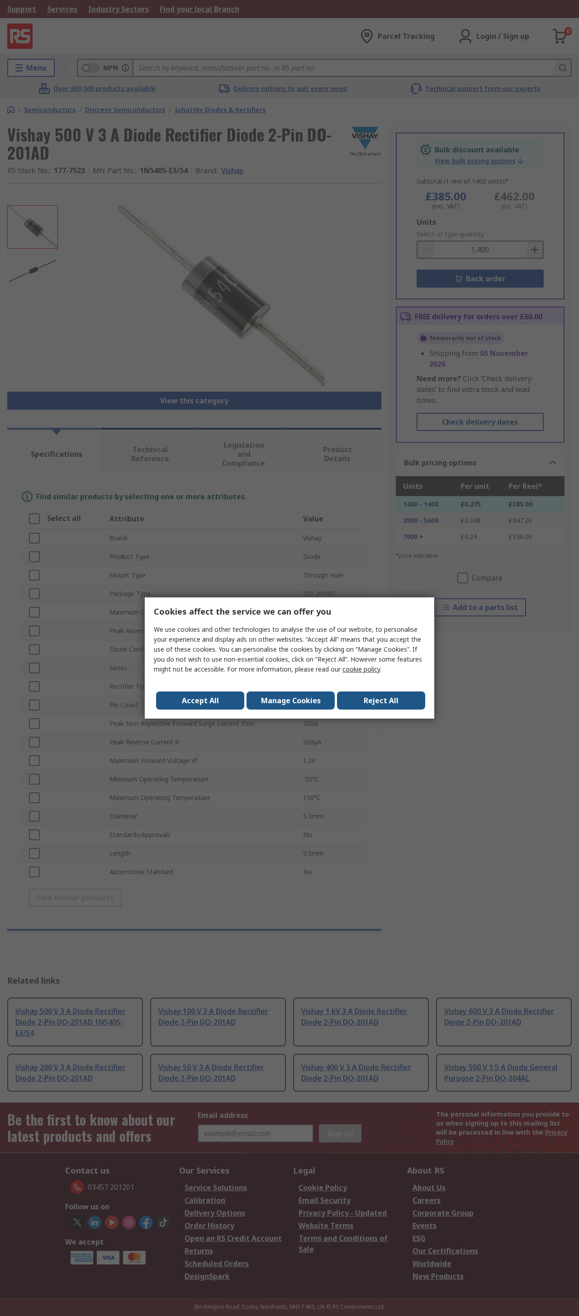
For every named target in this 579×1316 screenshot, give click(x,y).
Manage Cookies (291, 700)
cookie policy (361, 669)
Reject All (381, 700)
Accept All (200, 700)
